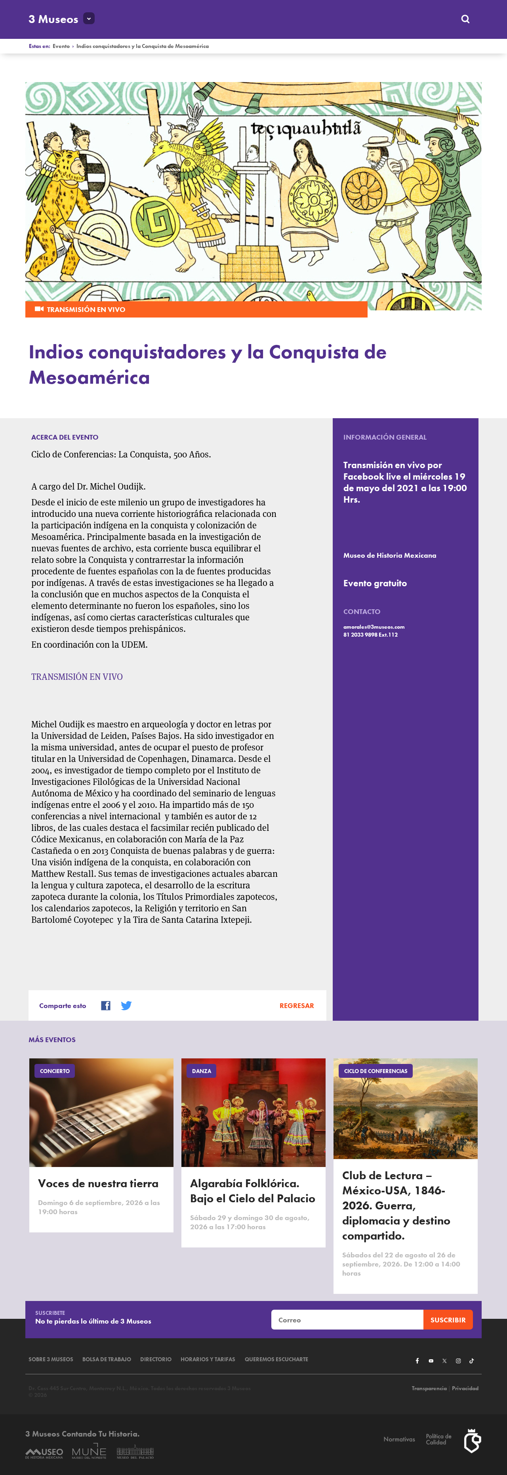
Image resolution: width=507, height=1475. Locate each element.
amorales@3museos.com (374, 627)
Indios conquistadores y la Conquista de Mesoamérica (142, 46)
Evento (61, 46)
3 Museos (53, 19)
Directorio (156, 1359)
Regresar (297, 1005)
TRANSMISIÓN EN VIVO (77, 677)
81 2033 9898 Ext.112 (370, 634)
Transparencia (429, 1388)
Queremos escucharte (276, 1359)
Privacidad (465, 1388)
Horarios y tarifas (208, 1359)
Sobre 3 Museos (51, 1359)
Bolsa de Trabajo (106, 1359)
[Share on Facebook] (102, 1004)
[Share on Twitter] (122, 1004)
